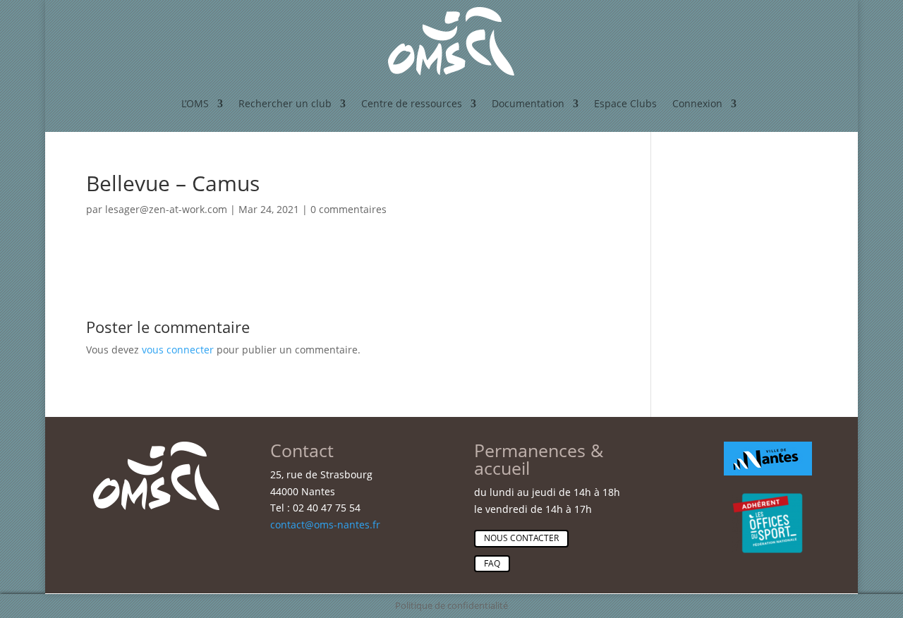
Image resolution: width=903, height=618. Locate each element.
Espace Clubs (625, 103)
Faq (492, 563)
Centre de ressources (411, 103)
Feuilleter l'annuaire (783, 286)
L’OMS (195, 103)
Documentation (528, 103)
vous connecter (178, 349)
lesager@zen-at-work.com (166, 209)
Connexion (697, 103)
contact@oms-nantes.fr (325, 524)
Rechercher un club (285, 103)
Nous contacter (521, 538)
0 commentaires (348, 209)
